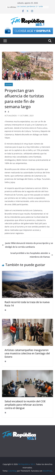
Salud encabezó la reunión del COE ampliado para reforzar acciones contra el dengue (25, 405)
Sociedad (9, 84)
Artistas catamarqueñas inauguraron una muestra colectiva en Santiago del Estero (27, 353)
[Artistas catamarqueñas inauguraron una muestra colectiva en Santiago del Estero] (27, 320)
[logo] (19, 432)
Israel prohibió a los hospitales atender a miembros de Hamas (30, 255)
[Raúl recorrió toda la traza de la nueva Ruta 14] (27, 272)
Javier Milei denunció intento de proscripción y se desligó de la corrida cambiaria (29, 245)
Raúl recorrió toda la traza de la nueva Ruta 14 (27, 303)
